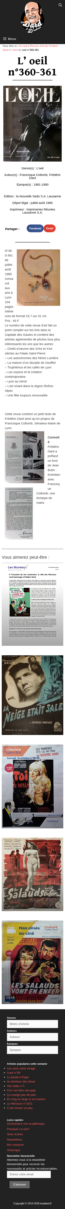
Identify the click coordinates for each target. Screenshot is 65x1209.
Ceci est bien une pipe (21, 1090)
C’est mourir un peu (19, 1108)
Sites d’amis (15, 1134)
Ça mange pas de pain (21, 1094)
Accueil (23, 45)
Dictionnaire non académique (25, 1123)
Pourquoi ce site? (18, 1129)
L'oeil (14, 49)
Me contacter (15, 1144)
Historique (13, 1150)
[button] (35, 228)
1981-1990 (41, 184)
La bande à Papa (18, 1077)
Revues (34, 45)
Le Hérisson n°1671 (19, 1103)
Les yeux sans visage (21, 1068)
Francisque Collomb (33, 175)
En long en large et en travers (26, 1099)
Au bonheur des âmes (21, 1081)
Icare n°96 (13, 1072)
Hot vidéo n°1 (15, 1086)
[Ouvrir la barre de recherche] (60, 5)
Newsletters (14, 1139)
